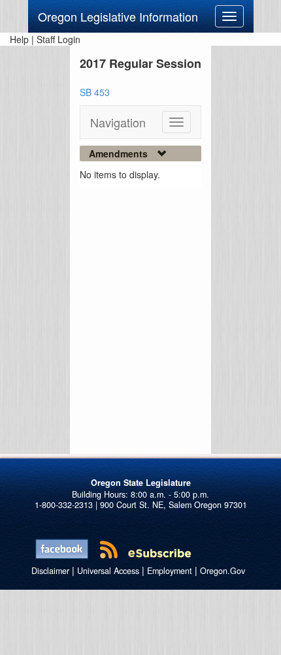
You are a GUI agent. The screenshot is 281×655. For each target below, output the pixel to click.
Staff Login (58, 39)
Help (19, 39)
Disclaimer (50, 571)
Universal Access (108, 571)
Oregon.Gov (222, 571)
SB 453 (95, 92)
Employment (169, 571)
